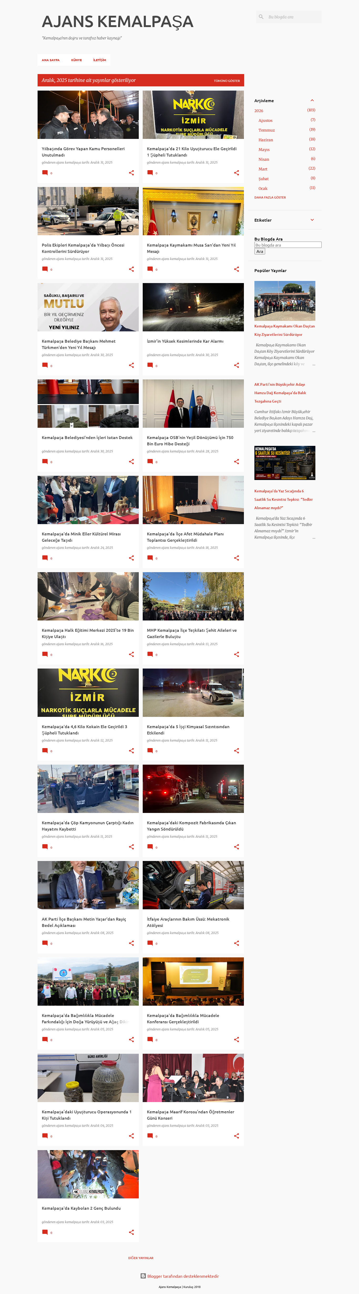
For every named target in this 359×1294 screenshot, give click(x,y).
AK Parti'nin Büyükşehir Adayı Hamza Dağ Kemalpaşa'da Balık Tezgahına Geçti (280, 393)
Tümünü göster (227, 81)
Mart (263, 169)
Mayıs (264, 149)
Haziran (266, 140)
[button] (131, 173)
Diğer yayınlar (140, 1258)
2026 (258, 110)
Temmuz (267, 130)
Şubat (264, 178)
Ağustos (266, 120)
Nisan (264, 159)
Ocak (263, 188)
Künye (76, 60)
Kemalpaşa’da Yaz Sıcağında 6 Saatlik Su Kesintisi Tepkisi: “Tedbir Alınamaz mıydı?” (283, 499)
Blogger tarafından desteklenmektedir (182, 1276)
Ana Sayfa (51, 60)
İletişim (99, 60)
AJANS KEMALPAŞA (117, 21)
